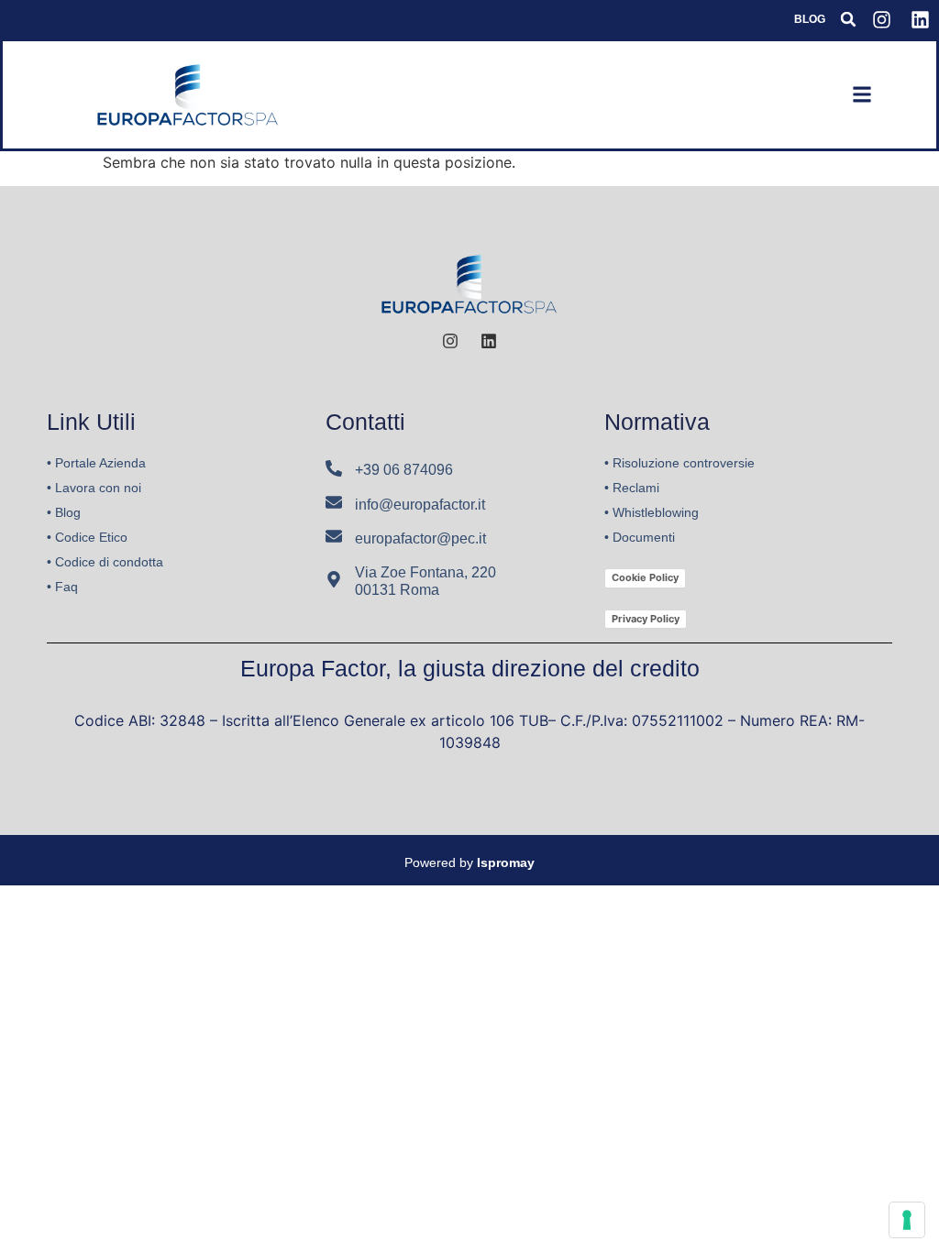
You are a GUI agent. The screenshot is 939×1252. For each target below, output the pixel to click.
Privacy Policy (645, 618)
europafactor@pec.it (420, 538)
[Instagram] (881, 19)
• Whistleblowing (651, 512)
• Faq (62, 586)
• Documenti (639, 537)
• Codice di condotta (105, 562)
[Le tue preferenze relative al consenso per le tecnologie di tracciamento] (906, 1220)
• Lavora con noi (94, 487)
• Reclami (631, 487)
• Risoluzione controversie (679, 463)
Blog (809, 19)
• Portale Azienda (96, 463)
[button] (848, 19)
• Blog (64, 512)
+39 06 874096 (404, 470)
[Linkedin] (919, 19)
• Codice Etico (87, 537)
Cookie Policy (645, 577)
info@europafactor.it (420, 504)
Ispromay (506, 862)
